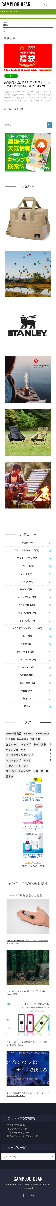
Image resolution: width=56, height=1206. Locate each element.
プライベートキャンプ (18, 771)
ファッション (27, 667)
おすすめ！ (12, 744)
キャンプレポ (27, 597)
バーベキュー (27, 659)
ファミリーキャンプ (17, 766)
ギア (27, 581)
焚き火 (9, 776)
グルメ (27, 636)
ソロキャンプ (13, 760)
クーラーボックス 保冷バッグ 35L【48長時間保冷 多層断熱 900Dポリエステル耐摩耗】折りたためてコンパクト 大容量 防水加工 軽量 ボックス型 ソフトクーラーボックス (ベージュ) (28, 247)
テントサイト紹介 (27, 651)
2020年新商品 (13, 733)
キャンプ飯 (12, 749)
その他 (27, 644)
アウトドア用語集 (16, 1125)
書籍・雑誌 (27, 683)
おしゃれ (35, 739)
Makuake (22, 739)
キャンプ (27, 589)
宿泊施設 (27, 675)
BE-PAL (28, 733)
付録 (35, 771)
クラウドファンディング (27, 628)
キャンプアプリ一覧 (17, 1129)
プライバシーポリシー (18, 1132)
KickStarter (42, 733)
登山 (27, 698)
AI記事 (27, 542)
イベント (27, 566)
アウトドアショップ (27, 550)
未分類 (27, 690)
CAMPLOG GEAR (31, 1184)
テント (27, 760)
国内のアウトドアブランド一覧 (22, 1136)
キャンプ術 (27, 620)
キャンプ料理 (27, 612)
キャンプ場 (27, 605)
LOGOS (10, 739)
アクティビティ (27, 558)
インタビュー (27, 573)
